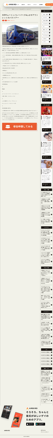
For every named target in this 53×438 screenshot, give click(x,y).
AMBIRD (7, 430)
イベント (9, 9)
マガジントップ (4, 9)
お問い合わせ (43, 430)
